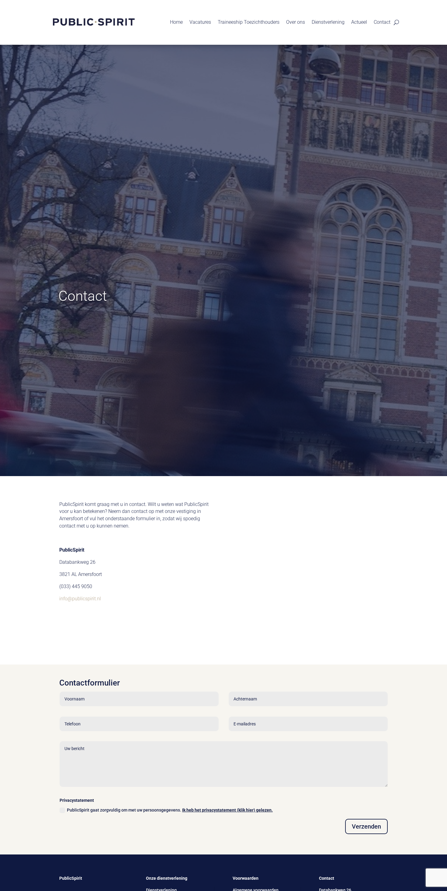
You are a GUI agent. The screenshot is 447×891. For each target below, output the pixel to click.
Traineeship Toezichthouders (248, 22)
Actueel (359, 22)
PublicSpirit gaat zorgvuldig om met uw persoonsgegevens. (170, 810)
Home (176, 22)
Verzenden (366, 826)
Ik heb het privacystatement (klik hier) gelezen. (227, 810)
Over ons (295, 22)
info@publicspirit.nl (80, 599)
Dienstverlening (328, 22)
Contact (382, 22)
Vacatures (200, 22)
